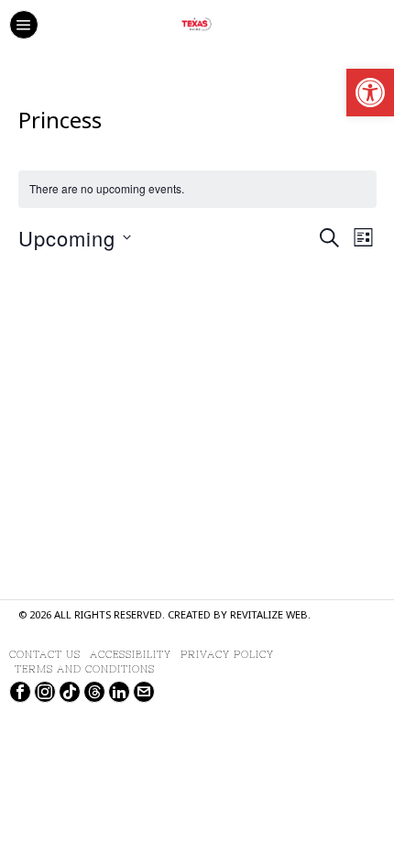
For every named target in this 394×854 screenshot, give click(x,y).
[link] (370, 92)
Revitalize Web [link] (269, 616)
